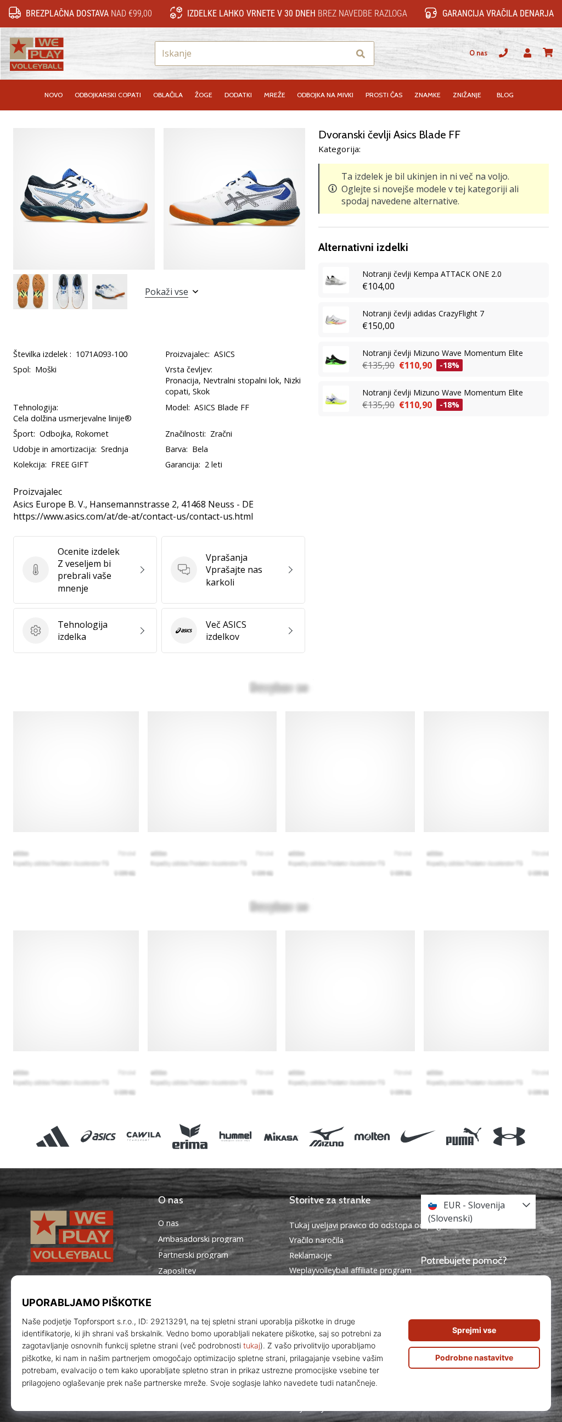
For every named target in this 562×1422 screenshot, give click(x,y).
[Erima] (189, 1136)
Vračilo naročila (316, 1240)
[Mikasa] (281, 1136)
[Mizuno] (327, 1136)
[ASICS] (98, 1136)
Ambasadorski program (201, 1239)
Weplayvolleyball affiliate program (350, 1270)
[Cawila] (144, 1136)
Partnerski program (193, 1255)
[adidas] (52, 1136)
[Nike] (418, 1136)
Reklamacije (310, 1255)
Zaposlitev (177, 1271)
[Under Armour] (509, 1136)
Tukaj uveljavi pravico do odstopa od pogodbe (374, 1225)
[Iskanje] (360, 53)
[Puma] (463, 1136)
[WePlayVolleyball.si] (84, 1235)
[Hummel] (235, 1136)
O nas (478, 53)
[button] (340, 53)
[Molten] (372, 1136)
